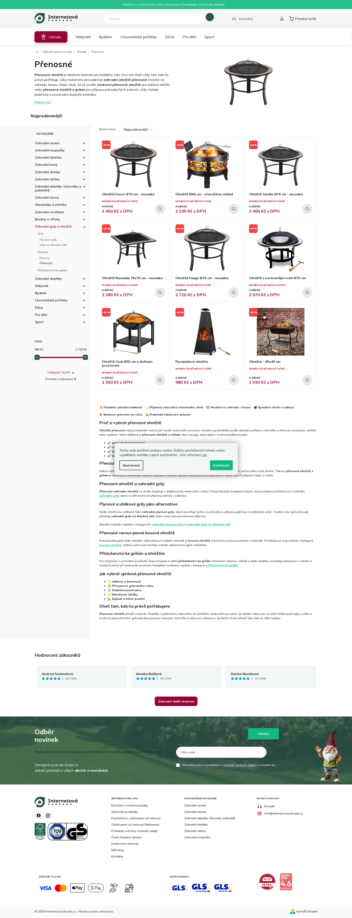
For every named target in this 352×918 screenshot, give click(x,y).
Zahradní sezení (47, 143)
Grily (41, 233)
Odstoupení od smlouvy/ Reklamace (135, 824)
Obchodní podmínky (124, 812)
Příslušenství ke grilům (52, 270)
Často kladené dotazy (126, 837)
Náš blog (117, 850)
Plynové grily (48, 240)
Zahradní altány (47, 179)
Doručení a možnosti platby (129, 805)
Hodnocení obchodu (125, 843)
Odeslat (263, 734)
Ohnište (43, 252)
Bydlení (40, 293)
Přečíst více (43, 102)
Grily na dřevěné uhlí (53, 245)
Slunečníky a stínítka (51, 205)
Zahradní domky (47, 172)
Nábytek (41, 286)
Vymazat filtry (58, 372)
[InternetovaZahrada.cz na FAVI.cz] (268, 883)
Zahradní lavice (47, 197)
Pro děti (41, 315)
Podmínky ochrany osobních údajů (134, 831)
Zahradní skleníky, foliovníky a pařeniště (58, 188)
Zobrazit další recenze (176, 701)
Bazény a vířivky (47, 219)
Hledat (210, 17)
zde (204, 455)
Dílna (39, 307)
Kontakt (269, 806)
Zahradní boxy (46, 164)
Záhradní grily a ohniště (53, 226)
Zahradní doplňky (48, 278)
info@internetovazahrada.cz (283, 813)
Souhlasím (221, 465)
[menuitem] (51, 37)
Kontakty (246, 19)
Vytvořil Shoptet (307, 911)
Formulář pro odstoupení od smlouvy (135, 818)
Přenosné (46, 263)
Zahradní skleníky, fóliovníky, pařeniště (209, 818)
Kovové (45, 258)
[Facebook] (39, 815)
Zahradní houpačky (50, 150)
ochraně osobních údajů (239, 765)
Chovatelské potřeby (51, 300)
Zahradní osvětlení (49, 212)
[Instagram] (48, 815)
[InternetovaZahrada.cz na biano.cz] (287, 883)
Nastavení (131, 465)
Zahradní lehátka (48, 157)
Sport (39, 322)
